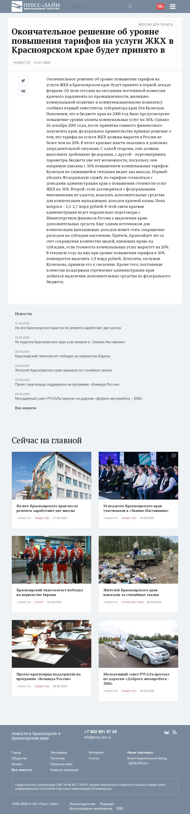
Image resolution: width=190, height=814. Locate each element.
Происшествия (133, 602)
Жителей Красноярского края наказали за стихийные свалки (63, 369)
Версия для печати (156, 24)
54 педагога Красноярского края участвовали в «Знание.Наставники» (70, 341)
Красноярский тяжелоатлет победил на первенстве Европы (63, 355)
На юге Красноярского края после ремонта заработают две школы (68, 327)
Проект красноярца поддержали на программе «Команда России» (67, 384)
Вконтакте (166, 732)
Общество (42, 518)
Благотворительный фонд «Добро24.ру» (147, 760)
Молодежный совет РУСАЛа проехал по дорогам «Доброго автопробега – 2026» (79, 398)
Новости (22, 62)
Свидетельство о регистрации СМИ (38, 784)
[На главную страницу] (36, 6)
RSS (174, 732)
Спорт (39, 602)
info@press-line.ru (97, 737)
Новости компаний (64, 769)
